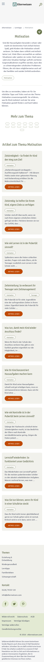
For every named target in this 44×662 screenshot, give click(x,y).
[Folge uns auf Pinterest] (23, 604)
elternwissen (6, 27)
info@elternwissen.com (12, 595)
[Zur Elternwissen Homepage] (22, 4)
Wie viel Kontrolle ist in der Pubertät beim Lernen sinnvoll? (20, 414)
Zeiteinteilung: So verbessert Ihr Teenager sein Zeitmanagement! (20, 287)
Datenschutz (22, 616)
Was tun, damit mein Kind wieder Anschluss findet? (20, 329)
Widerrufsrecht (8, 616)
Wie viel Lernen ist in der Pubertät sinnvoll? (21, 244)
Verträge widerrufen (10, 625)
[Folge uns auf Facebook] (5, 604)
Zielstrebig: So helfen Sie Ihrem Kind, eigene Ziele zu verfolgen (19, 202)
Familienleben (8, 572)
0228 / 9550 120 (9, 590)
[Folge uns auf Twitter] (14, 604)
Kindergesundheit (9, 564)
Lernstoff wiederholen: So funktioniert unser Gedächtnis (19, 459)
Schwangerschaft (9, 576)
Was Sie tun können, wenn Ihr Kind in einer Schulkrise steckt (21, 501)
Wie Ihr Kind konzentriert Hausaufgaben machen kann (18, 371)
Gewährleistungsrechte (11, 629)
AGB (32, 616)
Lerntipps (18, 27)
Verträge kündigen (22, 620)
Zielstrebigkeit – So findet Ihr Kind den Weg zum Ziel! (21, 157)
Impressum (6, 620)
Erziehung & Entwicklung (7, 558)
